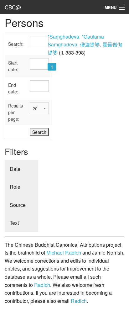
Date (15, 168)
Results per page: (15, 112)
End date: (13, 88)
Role (15, 186)
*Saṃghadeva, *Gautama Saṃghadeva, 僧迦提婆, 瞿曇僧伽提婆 (85, 44)
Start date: (13, 66)
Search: (15, 44)
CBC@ (13, 7)
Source (18, 204)
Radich (42, 284)
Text (14, 222)
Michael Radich (63, 252)
